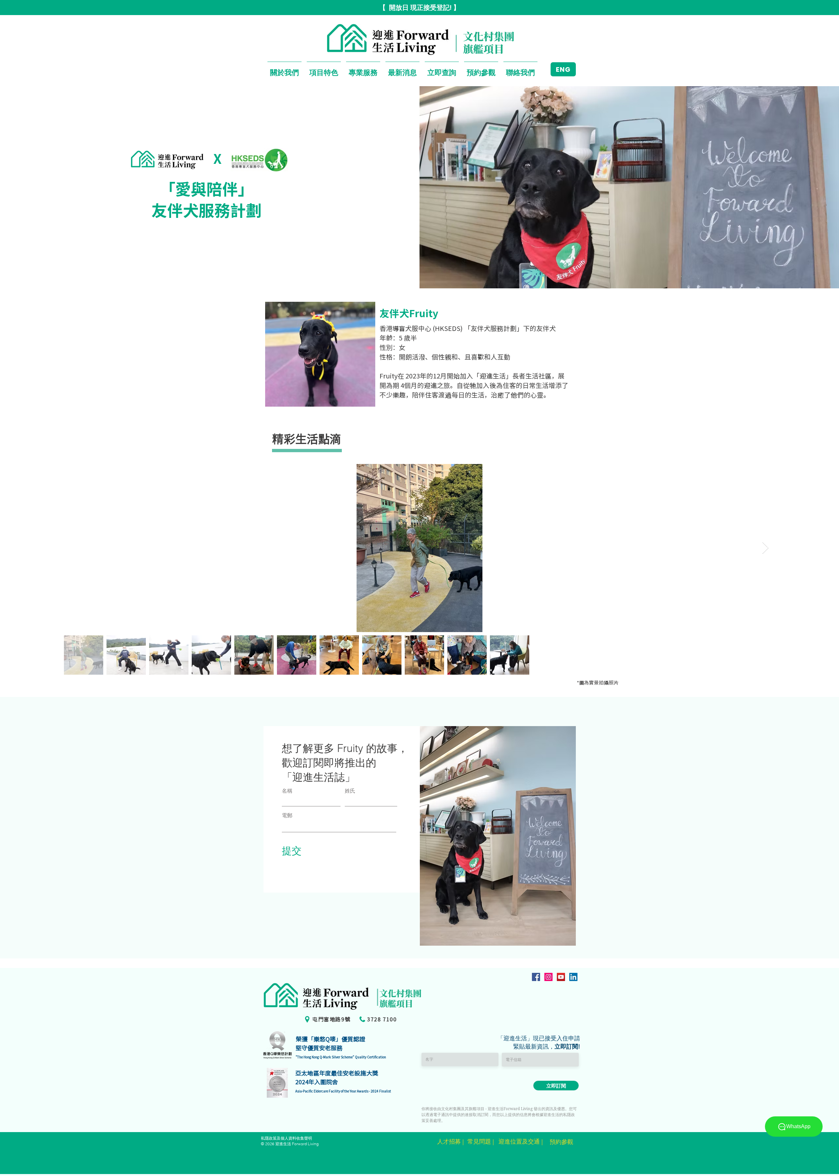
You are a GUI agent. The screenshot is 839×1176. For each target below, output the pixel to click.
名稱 (287, 790)
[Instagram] (548, 977)
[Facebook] (536, 977)
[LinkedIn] (573, 977)
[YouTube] (561, 977)
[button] (284, 69)
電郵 (287, 815)
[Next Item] (765, 548)
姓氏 (350, 790)
